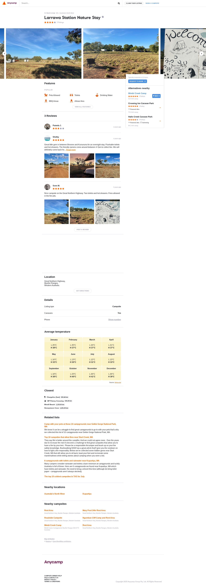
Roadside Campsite (53, 518)
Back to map (50, 13)
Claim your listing (134, 3)
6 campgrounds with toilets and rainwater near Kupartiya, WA (71, 461)
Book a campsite (152, 3)
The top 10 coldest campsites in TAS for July (64, 476)
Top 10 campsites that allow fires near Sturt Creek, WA (68, 437)
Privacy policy (50, 579)
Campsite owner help (53, 576)
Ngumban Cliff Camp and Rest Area (99, 518)
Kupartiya (87, 494)
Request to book (136, 81)
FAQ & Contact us (51, 578)
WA (57, 13)
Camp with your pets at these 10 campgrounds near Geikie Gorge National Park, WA (80, 425)
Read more (71, 150)
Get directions (82, 291)
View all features (83, 107)
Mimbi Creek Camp (52, 525)
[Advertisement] (82, 253)
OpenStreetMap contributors (62, 541)
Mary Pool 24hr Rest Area (94, 510)
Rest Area (48, 510)
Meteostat (118, 382)
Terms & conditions (52, 581)
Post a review (83, 229)
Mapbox (48, 541)
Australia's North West (67, 13)
